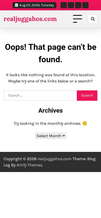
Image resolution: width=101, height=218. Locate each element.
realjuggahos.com (30, 19)
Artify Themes (29, 164)
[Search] (92, 19)
